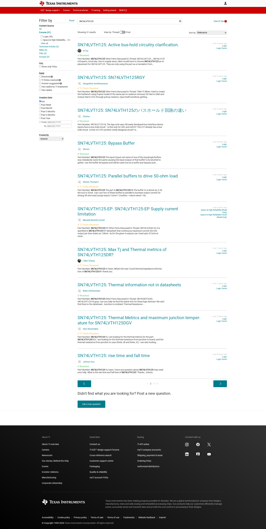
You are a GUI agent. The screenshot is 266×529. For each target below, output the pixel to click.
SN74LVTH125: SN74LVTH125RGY (111, 77)
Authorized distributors (148, 466)
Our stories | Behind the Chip (55, 461)
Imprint (162, 517)
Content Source (46, 26)
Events (45, 466)
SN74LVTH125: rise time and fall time (114, 355)
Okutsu (86, 116)
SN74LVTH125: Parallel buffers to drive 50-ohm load (128, 176)
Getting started (109, 10)
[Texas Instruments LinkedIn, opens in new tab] (187, 455)
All (40, 29)
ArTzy (85, 50)
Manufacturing (49, 477)
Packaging (95, 466)
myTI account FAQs (99, 477)
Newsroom (47, 455)
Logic (224, 46)
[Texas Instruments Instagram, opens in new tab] (187, 445)
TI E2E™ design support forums (104, 450)
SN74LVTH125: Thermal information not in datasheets (129, 284)
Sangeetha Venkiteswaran (95, 83)
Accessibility (48, 517)
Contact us (95, 444)
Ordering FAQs (144, 461)
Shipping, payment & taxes (150, 455)
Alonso (86, 149)
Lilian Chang (89, 260)
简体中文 (123, 10)
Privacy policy (80, 517)
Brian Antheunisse (91, 291)
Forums (66, 10)
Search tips (219, 21)
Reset (72, 20)
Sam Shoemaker (90, 329)
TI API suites (143, 444)
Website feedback (146, 517)
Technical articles (80, 10)
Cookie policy (63, 517)
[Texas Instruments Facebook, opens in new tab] (198, 445)
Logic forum (221, 48)
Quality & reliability (98, 472)
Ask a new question (91, 404)
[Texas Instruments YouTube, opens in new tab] (209, 455)
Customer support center (101, 461)
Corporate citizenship (52, 483)
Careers (45, 450)
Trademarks (129, 517)
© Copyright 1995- (53, 523)
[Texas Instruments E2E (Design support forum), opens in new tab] (198, 455)
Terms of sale (97, 517)
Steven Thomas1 (91, 182)
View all (44, 43)
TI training (95, 10)
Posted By (44, 135)
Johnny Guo (89, 361)
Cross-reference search (101, 455)
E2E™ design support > (50, 10)
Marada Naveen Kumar (94, 220)
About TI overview (50, 444)
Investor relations (50, 472)
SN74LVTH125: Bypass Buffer (106, 143)
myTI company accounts (149, 450)
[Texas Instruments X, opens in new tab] (209, 445)
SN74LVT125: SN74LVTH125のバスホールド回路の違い (132, 110)
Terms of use (113, 517)
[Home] (60, 3)
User (225, 3)
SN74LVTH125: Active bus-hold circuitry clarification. (128, 44)
